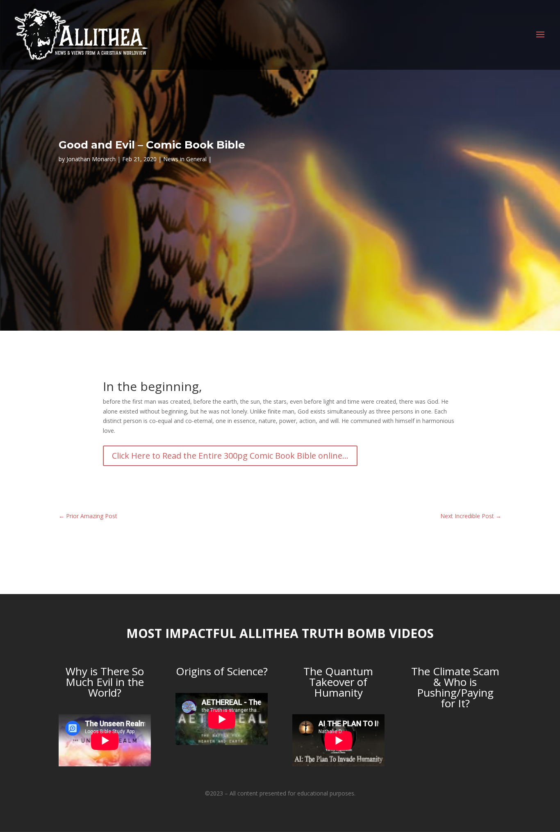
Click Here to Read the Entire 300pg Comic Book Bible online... (230, 455)
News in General (185, 159)
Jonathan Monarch (91, 159)
